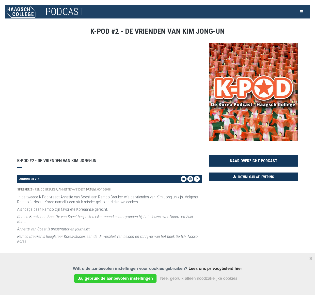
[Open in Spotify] (190, 179)
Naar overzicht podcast (253, 160)
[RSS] (197, 179)
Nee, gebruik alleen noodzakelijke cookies (198, 278)
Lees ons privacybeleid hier (215, 268)
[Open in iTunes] (184, 179)
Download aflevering (255, 177)
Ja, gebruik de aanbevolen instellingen (115, 278)
